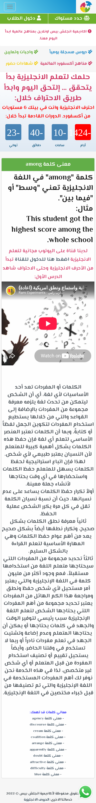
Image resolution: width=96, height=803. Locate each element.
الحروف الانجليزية (36, 799)
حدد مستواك (69, 18)
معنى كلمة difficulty (46, 768)
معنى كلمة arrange (47, 743)
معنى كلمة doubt (47, 756)
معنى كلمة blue (46, 774)
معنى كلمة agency (47, 718)
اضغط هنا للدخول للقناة (40, 259)
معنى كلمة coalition (47, 737)
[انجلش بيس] (86, 8)
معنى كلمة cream (47, 731)
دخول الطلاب (22, 18)
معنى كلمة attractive (47, 762)
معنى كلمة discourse (47, 724)
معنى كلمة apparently (47, 749)
